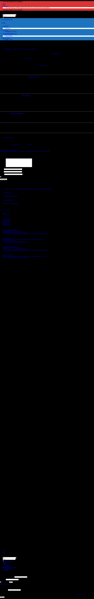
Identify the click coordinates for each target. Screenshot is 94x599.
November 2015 (7, 220)
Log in (11, 582)
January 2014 (6, 222)
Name (2, 169)
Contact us (5, 30)
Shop (4, 23)
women (9, 209)
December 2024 (7, 219)
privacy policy (80, 594)
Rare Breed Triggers (16, 113)
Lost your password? (5, 584)
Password (3, 579)
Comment (2, 166)
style (6, 209)
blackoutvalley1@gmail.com (31, 49)
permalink (29, 144)
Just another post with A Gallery (10, 203)
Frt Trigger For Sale (7, 192)
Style (4, 213)
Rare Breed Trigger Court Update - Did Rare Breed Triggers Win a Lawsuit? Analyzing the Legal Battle (25, 151)
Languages (6, 6)
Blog (4, 4)
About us (5, 26)
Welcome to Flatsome (8, 200)
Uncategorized (2, 42)
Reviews (8, 565)
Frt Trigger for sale (7, 19)
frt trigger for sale (55, 53)
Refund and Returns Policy (10, 33)
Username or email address (7, 577)
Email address (4, 589)
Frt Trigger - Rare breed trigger (7, 150)
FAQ (4, 5)
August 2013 (6, 225)
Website (2, 174)
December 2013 (7, 224)
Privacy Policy (9, 36)
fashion (4, 209)
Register (2, 597)
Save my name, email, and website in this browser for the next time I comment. (21, 176)
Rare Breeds (26, 95)
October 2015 (6, 221)
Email (2, 171)
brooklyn (1, 209)
